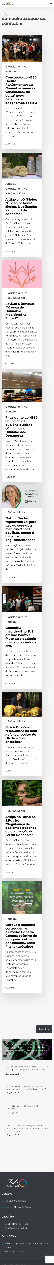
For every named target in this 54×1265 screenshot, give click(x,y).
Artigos (10, 183)
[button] (51, 3)
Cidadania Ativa (16, 66)
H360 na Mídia (15, 193)
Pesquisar (44, 1029)
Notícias (11, 71)
